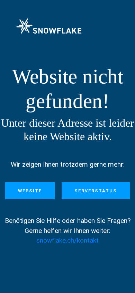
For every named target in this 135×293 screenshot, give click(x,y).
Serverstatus (95, 190)
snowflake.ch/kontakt (67, 240)
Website (30, 190)
